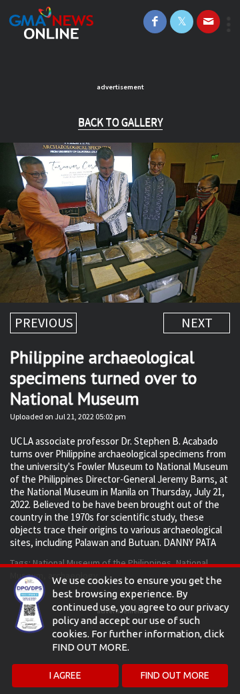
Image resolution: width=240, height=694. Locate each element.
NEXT (197, 322)
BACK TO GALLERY (120, 122)
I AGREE (65, 675)
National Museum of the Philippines (102, 563)
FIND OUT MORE (175, 675)
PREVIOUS (44, 322)
